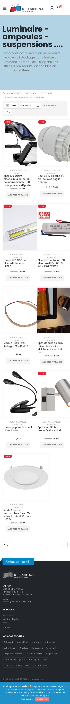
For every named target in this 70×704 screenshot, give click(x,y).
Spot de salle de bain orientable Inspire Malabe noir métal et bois (50, 348)
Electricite (46, 93)
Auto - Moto (22, 642)
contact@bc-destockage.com (17, 601)
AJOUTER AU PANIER (18, 195)
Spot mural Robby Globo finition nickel (49, 429)
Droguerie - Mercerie (14, 653)
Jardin (22, 659)
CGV (5, 623)
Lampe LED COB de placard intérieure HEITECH (15, 263)
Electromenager (34, 653)
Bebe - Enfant (10, 648)
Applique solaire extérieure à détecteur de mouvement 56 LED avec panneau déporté (17, 181)
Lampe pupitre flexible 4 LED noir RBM (18, 429)
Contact (6, 627)
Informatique (10, 659)
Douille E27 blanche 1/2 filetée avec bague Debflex (51, 179)
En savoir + (27, 699)
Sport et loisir (41, 665)
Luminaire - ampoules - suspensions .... (26, 97)
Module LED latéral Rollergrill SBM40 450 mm (16, 346)
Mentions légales (11, 619)
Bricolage (30, 93)
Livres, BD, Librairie (13, 665)
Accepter (42, 699)
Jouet (45, 659)
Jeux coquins (34, 659)
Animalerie (9, 642)
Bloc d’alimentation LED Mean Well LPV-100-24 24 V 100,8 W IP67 (51, 263)
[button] (60, 8)
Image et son (51, 653)
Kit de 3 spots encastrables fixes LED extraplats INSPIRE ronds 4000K (17, 515)
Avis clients (8, 615)
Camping (50, 648)
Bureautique (37, 648)
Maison (28, 665)
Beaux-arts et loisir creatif (43, 642)
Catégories (15, 93)
